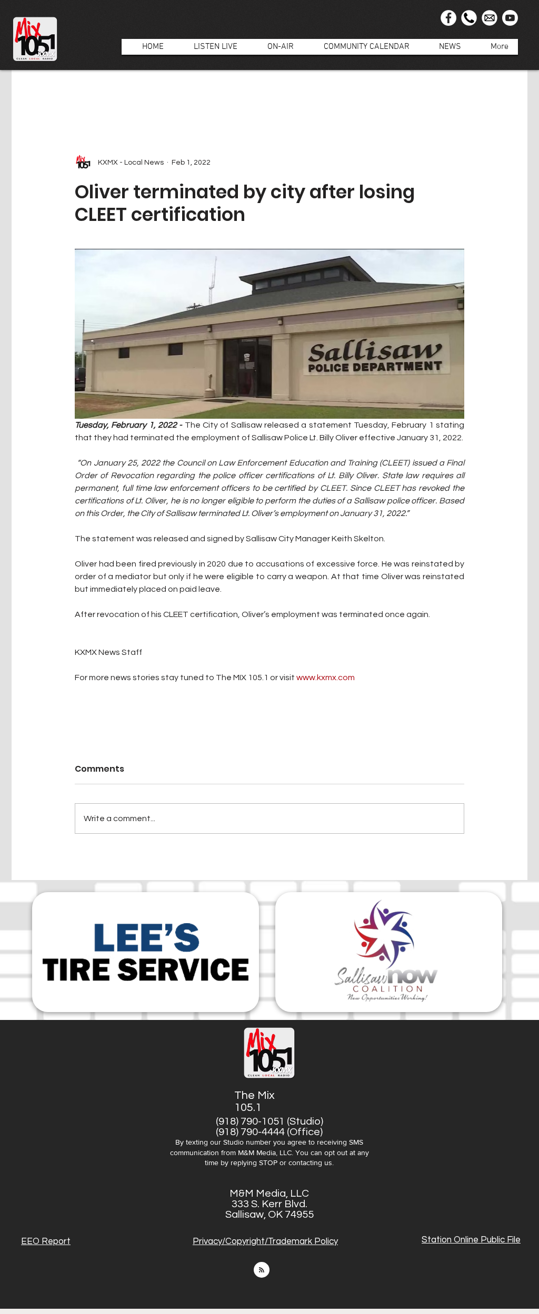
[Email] (489, 18)
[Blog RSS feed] (262, 1270)
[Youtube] (510, 18)
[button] (275, 47)
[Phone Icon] (469, 18)
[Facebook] (448, 18)
